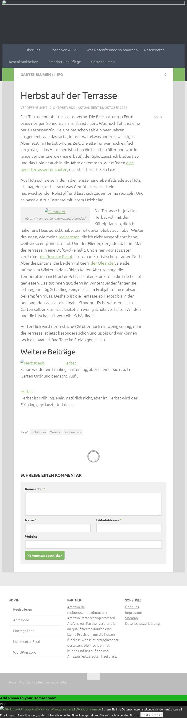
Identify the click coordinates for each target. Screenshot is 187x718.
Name (30, 520)
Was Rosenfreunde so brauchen (112, 49)
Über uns (33, 49)
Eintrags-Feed (23, 630)
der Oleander (103, 263)
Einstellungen (151, 714)
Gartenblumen (103, 61)
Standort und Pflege (65, 61)
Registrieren (22, 609)
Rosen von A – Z (63, 49)
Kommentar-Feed (26, 641)
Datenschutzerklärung (142, 623)
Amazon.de (76, 606)
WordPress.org (24, 652)
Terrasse (55, 432)
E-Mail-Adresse (109, 520)
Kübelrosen (39, 432)
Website (31, 536)
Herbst (70, 362)
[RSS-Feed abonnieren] (174, 685)
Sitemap (131, 617)
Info (58, 74)
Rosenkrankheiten (23, 61)
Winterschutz (73, 432)
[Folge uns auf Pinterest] (166, 685)
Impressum (133, 612)
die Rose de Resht (56, 256)
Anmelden (21, 619)
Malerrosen (69, 236)
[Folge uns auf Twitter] (158, 685)
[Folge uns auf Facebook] (150, 685)
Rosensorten (154, 49)
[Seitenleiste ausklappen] (8, 74)
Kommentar (35, 489)
